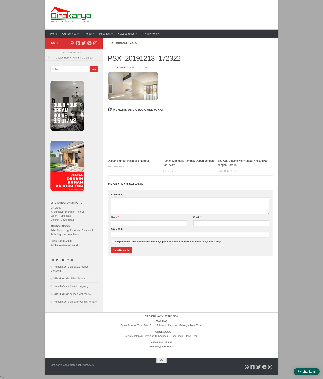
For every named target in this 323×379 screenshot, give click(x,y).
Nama (115, 217)
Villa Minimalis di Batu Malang (69, 278)
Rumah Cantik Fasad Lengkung (70, 286)
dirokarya (121, 67)
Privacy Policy (150, 33)
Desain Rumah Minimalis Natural (128, 160)
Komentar (117, 194)
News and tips (126, 33)
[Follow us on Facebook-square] (77, 43)
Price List (104, 33)
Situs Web (117, 229)
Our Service (69, 33)
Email (197, 217)
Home (54, 33)
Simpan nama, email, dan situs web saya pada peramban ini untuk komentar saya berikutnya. (168, 241)
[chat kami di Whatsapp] (71, 43)
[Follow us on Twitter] (83, 43)
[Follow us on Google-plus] (89, 43)
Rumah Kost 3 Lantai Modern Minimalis (75, 301)
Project (88, 33)
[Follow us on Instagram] (95, 43)
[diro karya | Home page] (70, 15)
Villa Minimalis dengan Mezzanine (72, 293)
